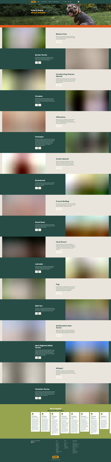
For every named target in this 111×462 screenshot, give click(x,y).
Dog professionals (59, 451)
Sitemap (74, 450)
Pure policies (75, 452)
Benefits (57, 445)
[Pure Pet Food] (33, 2)
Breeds (57, 450)
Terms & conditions (76, 446)
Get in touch (66, 446)
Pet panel (57, 446)
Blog (65, 444)
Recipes (57, 444)
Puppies (57, 449)
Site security (74, 449)
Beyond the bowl (75, 451)
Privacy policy (75, 445)
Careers (57, 452)
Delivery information (76, 444)
